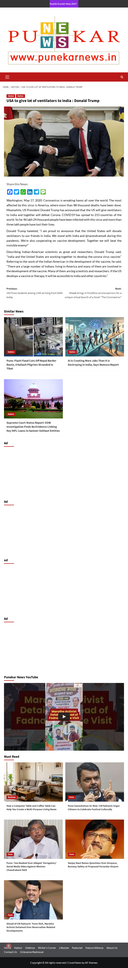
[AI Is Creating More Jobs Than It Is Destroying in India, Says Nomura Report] (94, 336)
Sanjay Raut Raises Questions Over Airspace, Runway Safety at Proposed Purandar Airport (93, 864)
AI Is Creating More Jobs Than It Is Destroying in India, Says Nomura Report (93, 363)
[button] (7, 76)
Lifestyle (64, 947)
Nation (21, 96)
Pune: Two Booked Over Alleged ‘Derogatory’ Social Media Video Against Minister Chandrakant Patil (31, 866)
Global (11, 96)
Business (12, 797)
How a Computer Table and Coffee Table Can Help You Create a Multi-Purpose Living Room (31, 807)
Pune (71, 797)
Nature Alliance (94, 947)
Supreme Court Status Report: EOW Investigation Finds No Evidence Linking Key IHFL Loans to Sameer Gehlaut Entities (33, 427)
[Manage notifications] (8, 946)
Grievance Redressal (32, 951)
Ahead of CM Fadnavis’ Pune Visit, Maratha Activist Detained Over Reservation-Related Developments (30, 927)
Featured (77, 947)
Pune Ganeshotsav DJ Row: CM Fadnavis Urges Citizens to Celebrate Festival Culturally (94, 807)
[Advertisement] (64, 472)
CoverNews (74, 962)
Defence (30, 947)
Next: (93, 293)
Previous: (34, 293)
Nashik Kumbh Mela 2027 (63, 3)
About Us (112, 947)
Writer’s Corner (47, 947)
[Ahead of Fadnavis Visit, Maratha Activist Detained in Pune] (64, 717)
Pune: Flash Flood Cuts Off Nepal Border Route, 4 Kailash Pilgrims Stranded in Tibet (31, 365)
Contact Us (10, 951)
